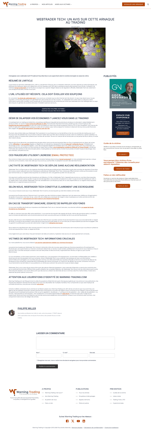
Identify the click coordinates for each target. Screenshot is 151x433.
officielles (16, 144)
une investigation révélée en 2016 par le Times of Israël (70, 147)
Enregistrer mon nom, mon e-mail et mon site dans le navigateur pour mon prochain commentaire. (67, 360)
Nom (38, 352)
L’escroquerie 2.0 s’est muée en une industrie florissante (41, 198)
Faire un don (123, 186)
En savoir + (123, 154)
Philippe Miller (27, 308)
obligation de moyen (56, 223)
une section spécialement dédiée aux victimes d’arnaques (54, 242)
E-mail (65, 352)
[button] (52, 393)
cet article (40, 284)
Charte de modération (112, 427)
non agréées (25, 144)
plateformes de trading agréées (19, 125)
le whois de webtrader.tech (27, 98)
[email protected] (20, 88)
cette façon (65, 293)
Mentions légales (77, 427)
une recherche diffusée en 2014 (36, 124)
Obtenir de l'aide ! (123, 169)
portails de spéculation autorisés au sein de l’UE (34, 128)
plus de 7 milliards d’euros (74, 144)
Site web (92, 352)
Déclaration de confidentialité (93, 427)
